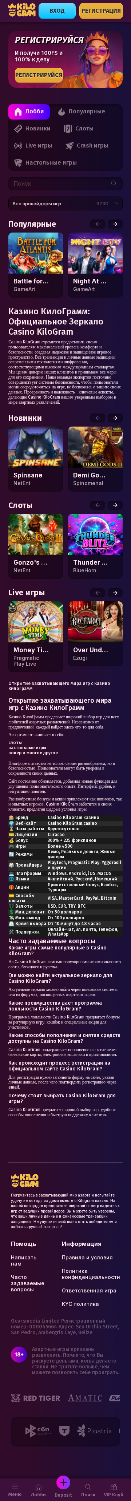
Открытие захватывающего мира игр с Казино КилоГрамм (59, 686)
